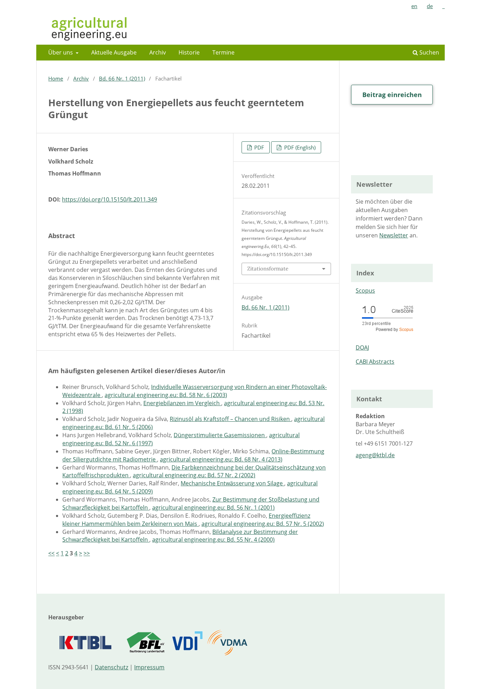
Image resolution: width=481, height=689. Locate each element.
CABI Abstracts (375, 361)
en (414, 5)
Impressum (149, 667)
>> (86, 553)
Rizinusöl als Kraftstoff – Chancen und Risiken (230, 419)
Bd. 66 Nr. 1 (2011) (122, 78)
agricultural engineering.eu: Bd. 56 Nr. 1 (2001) (213, 507)
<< (51, 553)
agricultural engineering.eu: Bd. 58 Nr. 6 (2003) (166, 395)
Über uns (61, 52)
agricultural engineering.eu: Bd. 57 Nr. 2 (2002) (194, 475)
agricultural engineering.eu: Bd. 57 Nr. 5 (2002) (262, 524)
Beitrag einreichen (392, 94)
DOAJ (362, 347)
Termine (223, 52)
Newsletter (393, 235)
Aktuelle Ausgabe (114, 52)
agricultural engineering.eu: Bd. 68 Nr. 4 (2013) (221, 459)
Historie (189, 52)
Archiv (157, 52)
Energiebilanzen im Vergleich (182, 403)
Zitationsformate (267, 268)
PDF (258, 147)
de (430, 5)
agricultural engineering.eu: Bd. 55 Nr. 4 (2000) (213, 539)
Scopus (365, 290)
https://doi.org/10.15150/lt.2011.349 (109, 199)
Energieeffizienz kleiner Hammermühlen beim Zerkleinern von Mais (186, 520)
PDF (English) (299, 147)
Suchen (428, 52)
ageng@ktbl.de (375, 455)
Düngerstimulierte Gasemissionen (220, 435)
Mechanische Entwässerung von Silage (232, 483)
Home (55, 78)
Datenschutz (111, 667)
